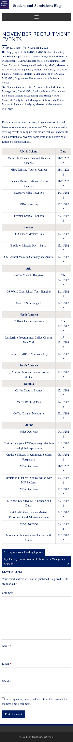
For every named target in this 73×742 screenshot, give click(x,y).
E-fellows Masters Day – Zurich (28, 245)
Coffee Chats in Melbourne (28, 413)
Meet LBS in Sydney (29, 401)
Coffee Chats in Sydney (28, 390)
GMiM (21, 60)
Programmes (21, 78)
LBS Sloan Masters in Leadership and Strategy (27, 95)
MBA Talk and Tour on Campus (29, 169)
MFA (61, 73)
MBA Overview (29, 431)
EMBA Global (44, 52)
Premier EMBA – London (29, 215)
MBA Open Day (29, 204)
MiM (10, 78)
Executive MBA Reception (29, 192)
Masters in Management (37, 73)
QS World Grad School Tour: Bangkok (28, 291)
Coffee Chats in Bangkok (28, 275)
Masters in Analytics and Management (23, 100)
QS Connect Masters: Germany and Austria (29, 257)
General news (39, 56)
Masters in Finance (43, 69)
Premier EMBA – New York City (29, 354)
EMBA (31, 52)
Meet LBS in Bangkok (29, 303)
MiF (4, 78)
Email (6, 663)
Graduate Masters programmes (42, 60)
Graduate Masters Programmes (49, 91)
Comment (7, 592)
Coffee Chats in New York (29, 321)
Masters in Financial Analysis (18, 104)
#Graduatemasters (16, 87)
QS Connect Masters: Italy (29, 234)
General (26, 56)
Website (6, 681)
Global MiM (24, 91)
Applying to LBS (16, 52)
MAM (52, 65)
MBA (54, 73)
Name (6, 646)
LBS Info (15, 47)
